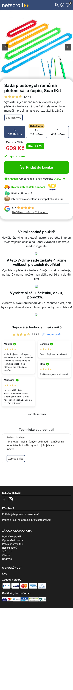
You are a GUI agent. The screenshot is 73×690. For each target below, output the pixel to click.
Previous (5, 47)
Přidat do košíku (39, 167)
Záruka (6, 555)
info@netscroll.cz (41, 519)
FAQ (4, 573)
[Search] (57, 5)
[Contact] (62, 5)
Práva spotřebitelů (12, 543)
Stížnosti (7, 551)
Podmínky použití (12, 536)
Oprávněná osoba (12, 540)
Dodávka (7, 558)
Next (68, 47)
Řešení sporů (9, 547)
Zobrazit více (13, 117)
